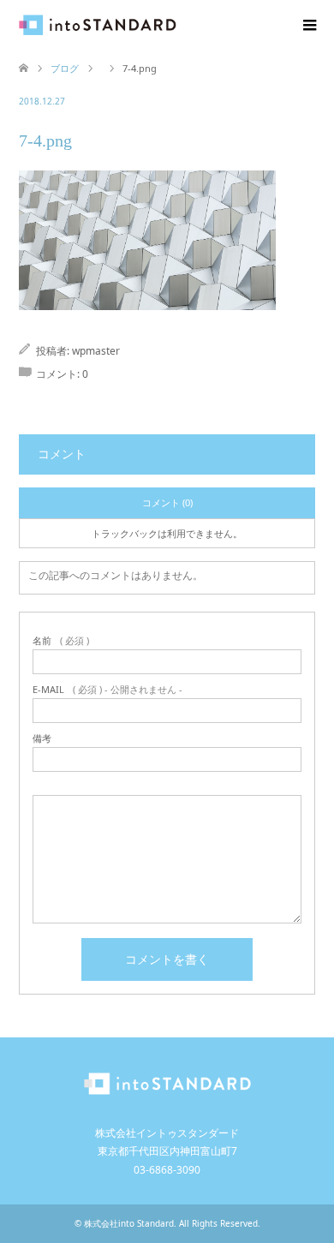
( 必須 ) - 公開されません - (107, 689)
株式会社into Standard (129, 1223)
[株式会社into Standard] (176, 25)
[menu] (308, 25)
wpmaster (96, 351)
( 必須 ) (61, 640)
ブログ (65, 68)
